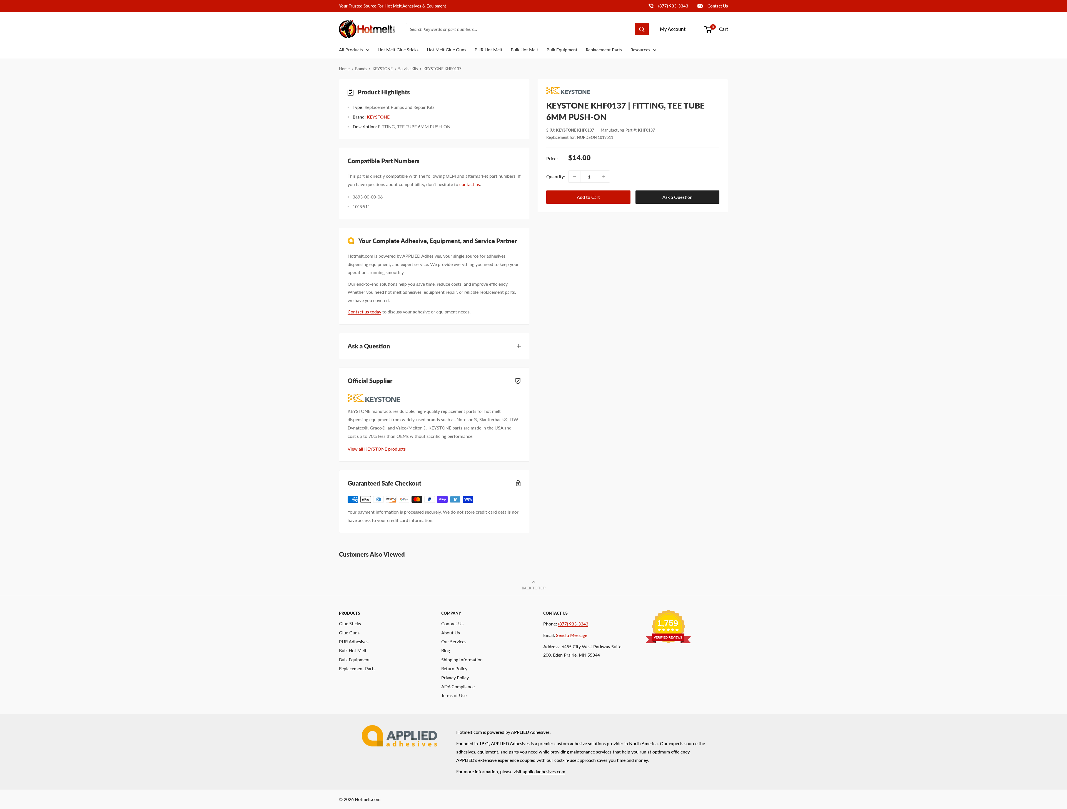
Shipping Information (462, 659)
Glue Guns (349, 632)
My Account (672, 29)
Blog (445, 650)
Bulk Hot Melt (524, 49)
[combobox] (520, 29)
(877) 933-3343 (668, 5)
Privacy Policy (455, 677)
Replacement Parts (604, 49)
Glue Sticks (350, 623)
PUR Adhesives (353, 641)
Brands (361, 68)
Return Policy (454, 668)
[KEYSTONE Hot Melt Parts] (632, 90)
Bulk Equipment (562, 49)
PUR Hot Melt (488, 49)
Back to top (533, 588)
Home (344, 68)
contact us (469, 184)
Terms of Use (454, 695)
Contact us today (364, 311)
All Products (351, 49)
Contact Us (717, 5)
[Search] (642, 29)
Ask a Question (677, 197)
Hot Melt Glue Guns (446, 49)
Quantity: (555, 176)
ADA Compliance (458, 686)
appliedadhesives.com (544, 771)
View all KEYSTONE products (377, 448)
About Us (450, 632)
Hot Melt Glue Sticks (398, 49)
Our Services (453, 641)
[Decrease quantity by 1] (574, 176)
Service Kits (408, 68)
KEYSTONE (383, 68)
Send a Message (571, 635)
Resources (640, 49)
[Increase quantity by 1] (604, 176)
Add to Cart (588, 197)
